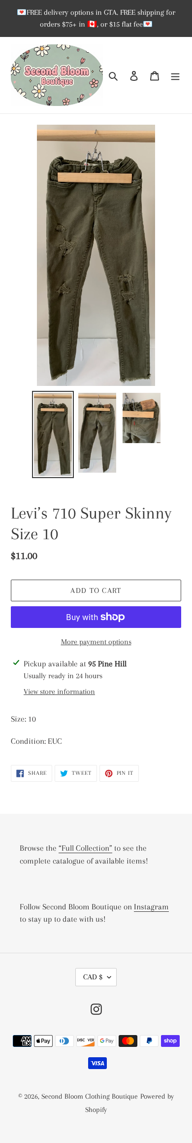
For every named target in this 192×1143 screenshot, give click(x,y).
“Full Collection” (85, 848)
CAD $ (92, 976)
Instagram (151, 906)
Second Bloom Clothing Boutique (89, 1096)
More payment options (96, 641)
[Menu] (175, 75)
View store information (59, 691)
